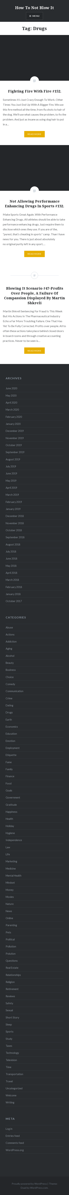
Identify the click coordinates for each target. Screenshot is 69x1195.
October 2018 (14, 530)
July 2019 (11, 466)
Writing (10, 1102)
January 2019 (13, 508)
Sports (9, 1031)
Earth (9, 719)
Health (9, 818)
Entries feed (13, 1135)
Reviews (10, 996)
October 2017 (14, 601)
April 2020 (11, 402)
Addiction (11, 641)
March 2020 (12, 409)
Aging (9, 648)
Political (10, 939)
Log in (9, 1128)
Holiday (10, 826)
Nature (10, 903)
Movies (10, 896)
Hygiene (10, 833)
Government (13, 797)
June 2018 (11, 558)
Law (8, 847)
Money (9, 889)
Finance (10, 776)
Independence (14, 840)
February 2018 (14, 587)
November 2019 (15, 438)
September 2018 (15, 537)
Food (9, 783)
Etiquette (11, 754)
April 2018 (11, 572)
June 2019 (11, 473)
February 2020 (14, 416)
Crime (9, 698)
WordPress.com (39, 1187)
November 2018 (15, 523)
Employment (13, 747)
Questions (12, 960)
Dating (9, 705)
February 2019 (14, 501)
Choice (10, 677)
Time (8, 1067)
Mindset (10, 882)
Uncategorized (14, 1088)
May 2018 (11, 565)
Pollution (11, 946)
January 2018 (13, 594)
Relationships (13, 974)
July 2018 (11, 551)
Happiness (11, 811)
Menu (36, 16)
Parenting (11, 925)
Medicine (11, 868)
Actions (10, 634)
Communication (14, 691)
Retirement (12, 989)
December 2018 (15, 516)
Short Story (12, 1017)
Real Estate (12, 967)
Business (11, 669)
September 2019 (15, 452)
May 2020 (11, 395)
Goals (9, 790)
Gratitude (11, 804)
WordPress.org (15, 1150)
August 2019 (13, 459)
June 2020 (11, 388)
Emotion (10, 740)
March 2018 (12, 579)
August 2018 (13, 544)
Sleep (9, 1024)
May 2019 (11, 480)
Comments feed (15, 1142)
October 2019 (14, 445)
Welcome (11, 1095)
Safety (9, 1003)
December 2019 (15, 430)
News (9, 911)
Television (11, 1060)
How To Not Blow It (34, 7)
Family (9, 769)
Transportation (14, 1074)
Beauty (10, 662)
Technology (12, 1052)
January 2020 (13, 423)
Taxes (9, 1045)
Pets (8, 932)
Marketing (11, 861)
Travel (9, 1081)
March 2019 (12, 494)
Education (11, 733)
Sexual (9, 1010)
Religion (10, 981)
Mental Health (13, 875)
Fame (9, 762)
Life (8, 854)
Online (9, 918)
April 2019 (11, 487)
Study (9, 1038)
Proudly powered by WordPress (29, 1183)
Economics (12, 726)
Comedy (10, 684)
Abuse (9, 627)
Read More (34, 134)
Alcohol (10, 655)
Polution (11, 953)
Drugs (9, 712)
